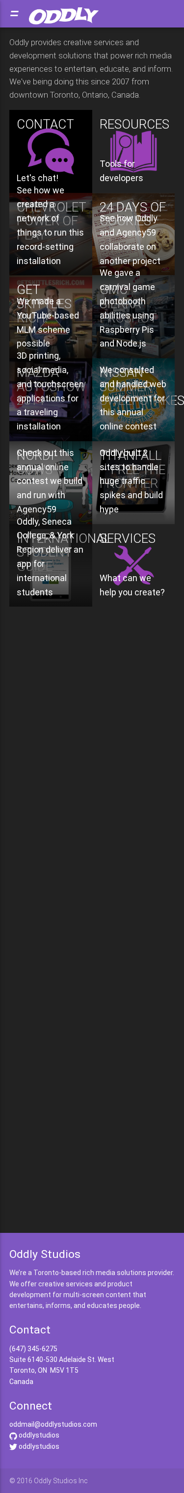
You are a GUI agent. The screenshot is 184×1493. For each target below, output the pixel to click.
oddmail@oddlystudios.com (53, 1424)
